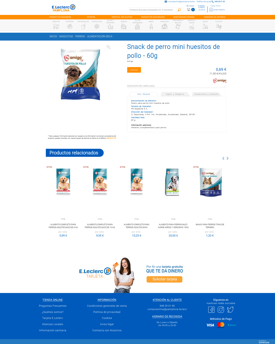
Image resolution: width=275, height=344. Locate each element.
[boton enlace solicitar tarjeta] (184, 274)
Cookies (107, 318)
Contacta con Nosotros (107, 330)
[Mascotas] (164, 26)
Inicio (53, 36)
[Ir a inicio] (63, 8)
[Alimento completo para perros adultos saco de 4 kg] (63, 182)
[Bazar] (205, 26)
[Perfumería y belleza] (178, 26)
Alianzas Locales (52, 324)
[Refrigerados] (83, 26)
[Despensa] (69, 26)
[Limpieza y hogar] (191, 26)
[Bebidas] (123, 26)
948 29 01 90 (111, 138)
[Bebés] (151, 26)
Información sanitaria (52, 330)
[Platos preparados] (137, 26)
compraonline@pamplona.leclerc (181, 1)
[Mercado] (56, 26)
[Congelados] (96, 26)
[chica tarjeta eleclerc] (91, 274)
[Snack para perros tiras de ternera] (209, 182)
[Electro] (218, 26)
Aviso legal (107, 324)
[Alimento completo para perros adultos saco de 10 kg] (99, 182)
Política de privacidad (106, 312)
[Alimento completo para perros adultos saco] (136, 182)
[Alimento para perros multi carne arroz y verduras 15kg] (173, 182)
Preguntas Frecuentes (52, 305)
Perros (80, 36)
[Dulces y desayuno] (110, 26)
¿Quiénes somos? (53, 312)
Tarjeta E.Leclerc (52, 318)
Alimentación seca (99, 36)
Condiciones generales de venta (107, 305)
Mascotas (66, 36)
